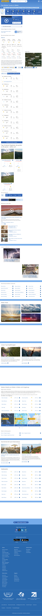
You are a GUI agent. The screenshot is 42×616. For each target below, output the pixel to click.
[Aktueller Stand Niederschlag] (33, 60)
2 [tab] (21, 427)
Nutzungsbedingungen (16, 607)
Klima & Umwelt (16, 580)
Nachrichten (4, 575)
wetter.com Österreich (5, 556)
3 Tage (9, 7)
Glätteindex (16, 576)
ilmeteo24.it (4, 567)
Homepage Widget (5, 559)
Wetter (3, 547)
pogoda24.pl (4, 569)
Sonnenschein (16, 553)
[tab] (4, 73)
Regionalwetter (4, 580)
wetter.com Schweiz (5, 555)
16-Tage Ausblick (39, 12)
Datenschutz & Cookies (11, 604)
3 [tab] (22, 427)
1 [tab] (19, 427)
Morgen (5, 7)
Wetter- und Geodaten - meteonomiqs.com (5, 563)
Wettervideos (4, 573)
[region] (11, 81)
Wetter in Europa (4, 582)
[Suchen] (25, 1)
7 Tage (18, 7)
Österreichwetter (4, 579)
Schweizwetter (4, 578)
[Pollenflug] (39, 1)
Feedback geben (20, 20)
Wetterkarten (16, 547)
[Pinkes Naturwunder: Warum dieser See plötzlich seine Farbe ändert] (11, 210)
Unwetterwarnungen (5, 552)
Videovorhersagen (5, 549)
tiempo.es (3, 564)
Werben (3, 558)
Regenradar (27, 7)
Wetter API (3, 561)
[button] (11, 141)
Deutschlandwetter (5, 576)
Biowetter (15, 575)
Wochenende (13, 7)
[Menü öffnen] (41, 1)
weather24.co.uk (4, 570)
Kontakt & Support (29, 604)
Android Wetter (28, 552)
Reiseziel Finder (16, 578)
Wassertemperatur (17, 555)
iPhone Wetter (28, 549)
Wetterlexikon (4, 585)
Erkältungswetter (16, 579)
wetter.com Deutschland (6, 553)
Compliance (3, 607)
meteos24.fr (4, 566)
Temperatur (16, 552)
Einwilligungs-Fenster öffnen (20, 604)
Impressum (35, 604)
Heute (1, 7)
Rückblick (36, 7)
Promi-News (4, 586)
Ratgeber (16, 573)
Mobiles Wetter (29, 547)
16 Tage (22, 7)
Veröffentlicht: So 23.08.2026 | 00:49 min (7, 222)
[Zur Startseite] (5, 1)
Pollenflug (32, 7)
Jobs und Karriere (4, 604)
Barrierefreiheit (9, 607)
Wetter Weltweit (4, 583)
